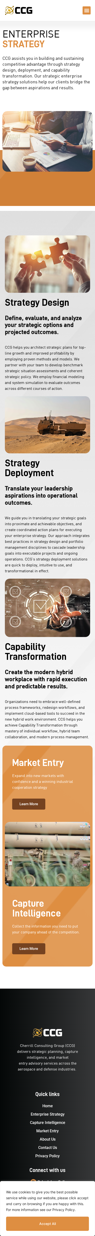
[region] (47, 1208)
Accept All (47, 1224)
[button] (87, 10)
